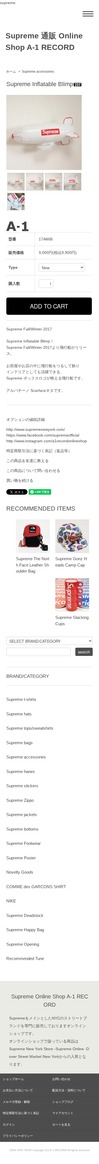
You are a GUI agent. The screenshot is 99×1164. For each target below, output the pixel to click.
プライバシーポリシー (18, 1135)
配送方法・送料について (69, 1090)
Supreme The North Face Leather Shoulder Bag (32, 564)
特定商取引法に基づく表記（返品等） (39, 451)
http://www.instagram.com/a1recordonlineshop (46, 441)
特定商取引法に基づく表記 (21, 1113)
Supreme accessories (38, 71)
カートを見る (61, 1124)
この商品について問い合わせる (33, 470)
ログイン (9, 1124)
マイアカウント (62, 1113)
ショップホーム (13, 1079)
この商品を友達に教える (27, 460)
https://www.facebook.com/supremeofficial (42, 435)
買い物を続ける (19, 480)
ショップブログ (62, 1101)
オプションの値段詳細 (25, 419)
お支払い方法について (18, 1090)
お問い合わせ (61, 1079)
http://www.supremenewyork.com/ (35, 429)
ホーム (11, 71)
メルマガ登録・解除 (16, 1101)
